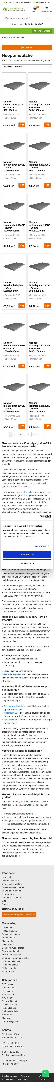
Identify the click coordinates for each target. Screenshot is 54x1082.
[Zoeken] (46, 18)
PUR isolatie (8, 994)
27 (38, 434)
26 (34, 434)
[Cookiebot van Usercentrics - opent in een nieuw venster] (39, 516)
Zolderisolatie (8, 938)
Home (5, 38)
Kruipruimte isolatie (11, 961)
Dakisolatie (7, 927)
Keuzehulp (7, 877)
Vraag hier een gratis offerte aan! (19, 914)
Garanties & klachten (11, 897)
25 (29, 434)
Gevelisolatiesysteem (12, 674)
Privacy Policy (22, 1079)
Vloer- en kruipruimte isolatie (15, 958)
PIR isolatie (7, 991)
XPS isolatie (8, 998)
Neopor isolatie (9, 988)
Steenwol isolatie (10, 1001)
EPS (32, 805)
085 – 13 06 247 (11, 1052)
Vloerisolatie (8, 971)
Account (18, 24)
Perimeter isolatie (10, 965)
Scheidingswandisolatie (13, 948)
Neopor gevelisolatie (13, 706)
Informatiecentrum (10, 881)
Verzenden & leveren (11, 891)
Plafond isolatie (9, 968)
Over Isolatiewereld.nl (12, 884)
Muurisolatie (7, 941)
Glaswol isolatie (9, 1004)
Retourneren (8, 894)
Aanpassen (25, 563)
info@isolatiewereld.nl (14, 1055)
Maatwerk (6, 1018)
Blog (4, 901)
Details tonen (40, 546)
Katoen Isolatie (9, 1008)
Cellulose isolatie (10, 1011)
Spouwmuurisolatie (11, 951)
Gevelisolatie (8, 944)
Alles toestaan (27, 554)
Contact (5, 904)
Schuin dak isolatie (11, 934)
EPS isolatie (28, 492)
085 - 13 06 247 (35, 24)
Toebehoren (7, 1015)
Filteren (29, 47)
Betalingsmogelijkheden (13, 887)
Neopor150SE (10, 720)
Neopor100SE (10, 713)
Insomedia (43, 1079)
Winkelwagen (43, 31)
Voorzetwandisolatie (11, 955)
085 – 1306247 (11, 1064)
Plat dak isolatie (9, 931)
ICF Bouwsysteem (10, 1021)
